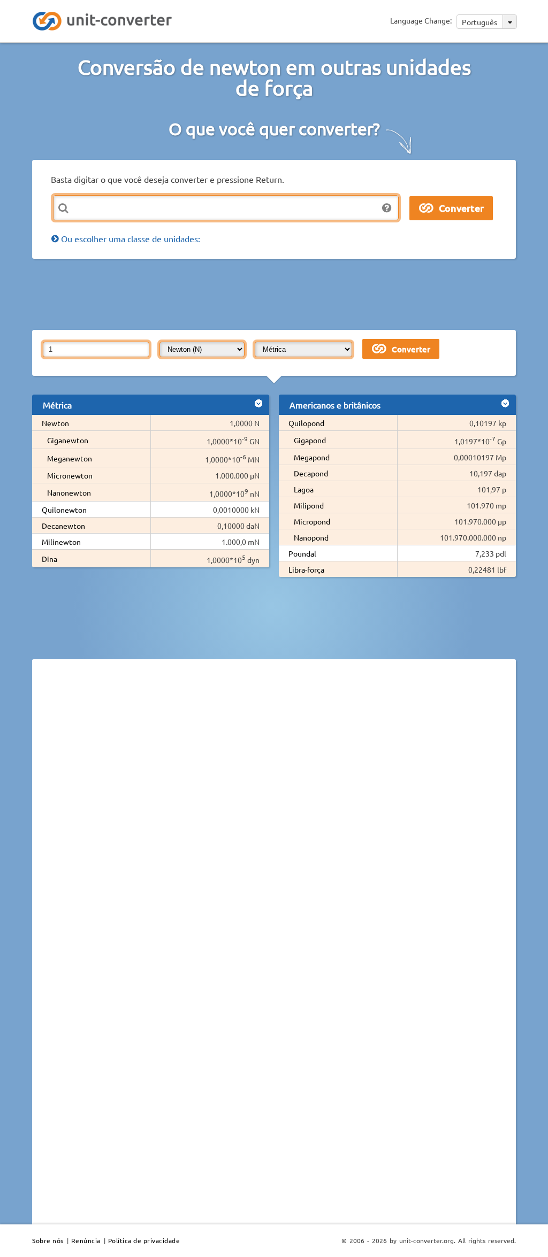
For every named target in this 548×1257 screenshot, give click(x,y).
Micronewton (70, 475)
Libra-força (306, 569)
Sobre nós (48, 1240)
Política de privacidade (144, 1240)
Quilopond (306, 423)
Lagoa (304, 489)
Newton (55, 423)
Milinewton (61, 541)
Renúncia (86, 1240)
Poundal (302, 553)
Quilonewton (64, 509)
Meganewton (69, 458)
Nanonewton (69, 492)
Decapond (311, 473)
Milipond (309, 505)
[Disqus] (274, 814)
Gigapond (310, 440)
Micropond (312, 521)
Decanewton (63, 525)
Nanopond (311, 537)
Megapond (312, 457)
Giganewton (67, 440)
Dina (49, 559)
